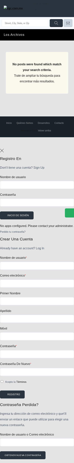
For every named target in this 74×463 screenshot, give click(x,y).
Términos (21, 381)
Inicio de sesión (18, 215)
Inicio (9, 123)
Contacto (59, 123)
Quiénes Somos (25, 123)
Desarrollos (44, 123)
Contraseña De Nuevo (15, 364)
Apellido (5, 311)
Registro (13, 394)
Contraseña (8, 194)
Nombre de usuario (13, 177)
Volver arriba (44, 130)
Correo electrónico (13, 275)
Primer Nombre (10, 293)
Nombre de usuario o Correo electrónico (27, 434)
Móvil (3, 328)
